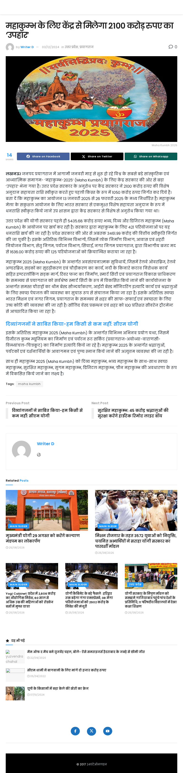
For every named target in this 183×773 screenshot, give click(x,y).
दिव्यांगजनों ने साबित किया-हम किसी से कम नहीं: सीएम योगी (72, 324)
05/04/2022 (38, 676)
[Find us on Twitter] (91, 731)
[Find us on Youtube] (107, 731)
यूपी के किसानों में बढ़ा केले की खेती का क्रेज (58, 688)
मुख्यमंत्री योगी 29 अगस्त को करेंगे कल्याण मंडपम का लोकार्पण (43, 538)
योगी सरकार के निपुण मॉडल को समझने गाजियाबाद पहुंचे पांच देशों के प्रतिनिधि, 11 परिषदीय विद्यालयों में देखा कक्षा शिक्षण (151, 600)
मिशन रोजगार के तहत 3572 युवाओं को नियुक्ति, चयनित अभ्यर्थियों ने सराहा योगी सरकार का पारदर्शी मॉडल (135, 541)
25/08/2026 (16, 547)
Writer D (27, 47)
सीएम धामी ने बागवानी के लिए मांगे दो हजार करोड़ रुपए (66, 670)
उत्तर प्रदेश (71, 47)
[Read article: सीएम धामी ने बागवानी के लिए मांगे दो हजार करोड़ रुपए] (15, 675)
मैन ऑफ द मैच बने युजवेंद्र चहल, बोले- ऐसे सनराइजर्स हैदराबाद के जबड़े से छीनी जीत (86, 652)
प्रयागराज (87, 47)
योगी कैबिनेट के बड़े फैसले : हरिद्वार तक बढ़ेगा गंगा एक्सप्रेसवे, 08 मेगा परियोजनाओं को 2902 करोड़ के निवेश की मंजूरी (89, 600)
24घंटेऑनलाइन (97, 764)
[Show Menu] (175, 7)
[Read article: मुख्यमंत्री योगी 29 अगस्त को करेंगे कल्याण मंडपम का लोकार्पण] (47, 510)
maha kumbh (29, 384)
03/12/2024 (50, 47)
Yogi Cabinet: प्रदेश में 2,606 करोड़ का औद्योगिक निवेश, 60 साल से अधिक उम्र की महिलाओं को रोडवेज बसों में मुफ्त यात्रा (30, 600)
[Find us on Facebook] (75, 731)
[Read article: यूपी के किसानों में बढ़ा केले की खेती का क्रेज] (15, 693)
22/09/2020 (38, 658)
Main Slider (18, 526)
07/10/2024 (37, 695)
